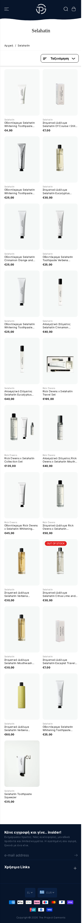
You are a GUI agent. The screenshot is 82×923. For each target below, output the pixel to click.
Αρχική (8, 45)
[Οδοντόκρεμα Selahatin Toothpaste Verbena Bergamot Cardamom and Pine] (60, 227)
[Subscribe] (76, 856)
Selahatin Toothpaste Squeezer (18, 796)
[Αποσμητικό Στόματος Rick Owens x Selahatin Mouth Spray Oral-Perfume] (60, 428)
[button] (7, 8)
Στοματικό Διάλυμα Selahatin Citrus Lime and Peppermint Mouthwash (59, 594)
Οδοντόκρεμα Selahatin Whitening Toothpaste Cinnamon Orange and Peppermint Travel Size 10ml (19, 124)
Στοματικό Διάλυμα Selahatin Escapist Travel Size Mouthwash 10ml (59, 661)
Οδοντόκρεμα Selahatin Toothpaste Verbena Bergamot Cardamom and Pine (59, 258)
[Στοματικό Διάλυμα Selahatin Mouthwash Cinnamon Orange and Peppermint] (22, 629)
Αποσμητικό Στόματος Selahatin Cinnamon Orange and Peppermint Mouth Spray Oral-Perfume (60, 326)
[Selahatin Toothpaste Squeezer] (22, 763)
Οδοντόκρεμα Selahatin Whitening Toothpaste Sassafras (58, 728)
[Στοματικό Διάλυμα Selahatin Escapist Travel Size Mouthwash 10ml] (60, 629)
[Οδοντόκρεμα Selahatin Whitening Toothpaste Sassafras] (60, 696)
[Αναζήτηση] (66, 9)
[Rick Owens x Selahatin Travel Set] (60, 361)
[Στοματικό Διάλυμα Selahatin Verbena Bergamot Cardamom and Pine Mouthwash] (22, 562)
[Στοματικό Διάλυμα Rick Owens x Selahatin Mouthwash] (60, 495)
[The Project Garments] (41, 8)
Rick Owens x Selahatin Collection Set (19, 460)
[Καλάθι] (74, 9)
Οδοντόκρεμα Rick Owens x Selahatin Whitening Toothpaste (21, 527)
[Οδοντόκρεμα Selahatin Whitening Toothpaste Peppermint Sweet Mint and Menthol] (22, 294)
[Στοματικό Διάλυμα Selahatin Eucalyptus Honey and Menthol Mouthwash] (60, 159)
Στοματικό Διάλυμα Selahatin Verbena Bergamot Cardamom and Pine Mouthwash (20, 594)
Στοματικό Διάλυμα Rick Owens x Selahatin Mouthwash (58, 527)
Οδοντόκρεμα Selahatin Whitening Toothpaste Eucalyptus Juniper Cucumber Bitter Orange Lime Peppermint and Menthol (19, 191)
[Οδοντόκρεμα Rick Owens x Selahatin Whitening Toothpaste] (22, 495)
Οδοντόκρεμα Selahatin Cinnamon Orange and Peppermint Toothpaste (19, 258)
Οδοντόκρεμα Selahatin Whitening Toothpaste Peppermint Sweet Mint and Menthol (21, 326)
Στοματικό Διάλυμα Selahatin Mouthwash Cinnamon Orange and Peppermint (18, 661)
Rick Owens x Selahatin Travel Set (58, 393)
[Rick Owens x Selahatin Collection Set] (22, 428)
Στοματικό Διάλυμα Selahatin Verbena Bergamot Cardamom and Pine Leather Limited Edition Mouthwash (20, 728)
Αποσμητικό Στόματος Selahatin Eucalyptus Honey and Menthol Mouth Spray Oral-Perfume (21, 393)
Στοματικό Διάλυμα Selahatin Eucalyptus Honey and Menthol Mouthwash (56, 191)
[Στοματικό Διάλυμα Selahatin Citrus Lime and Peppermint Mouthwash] (60, 562)
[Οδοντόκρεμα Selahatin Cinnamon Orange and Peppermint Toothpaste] (22, 227)
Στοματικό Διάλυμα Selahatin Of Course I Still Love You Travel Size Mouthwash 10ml (59, 124)
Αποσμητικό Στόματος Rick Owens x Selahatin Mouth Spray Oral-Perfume (60, 460)
